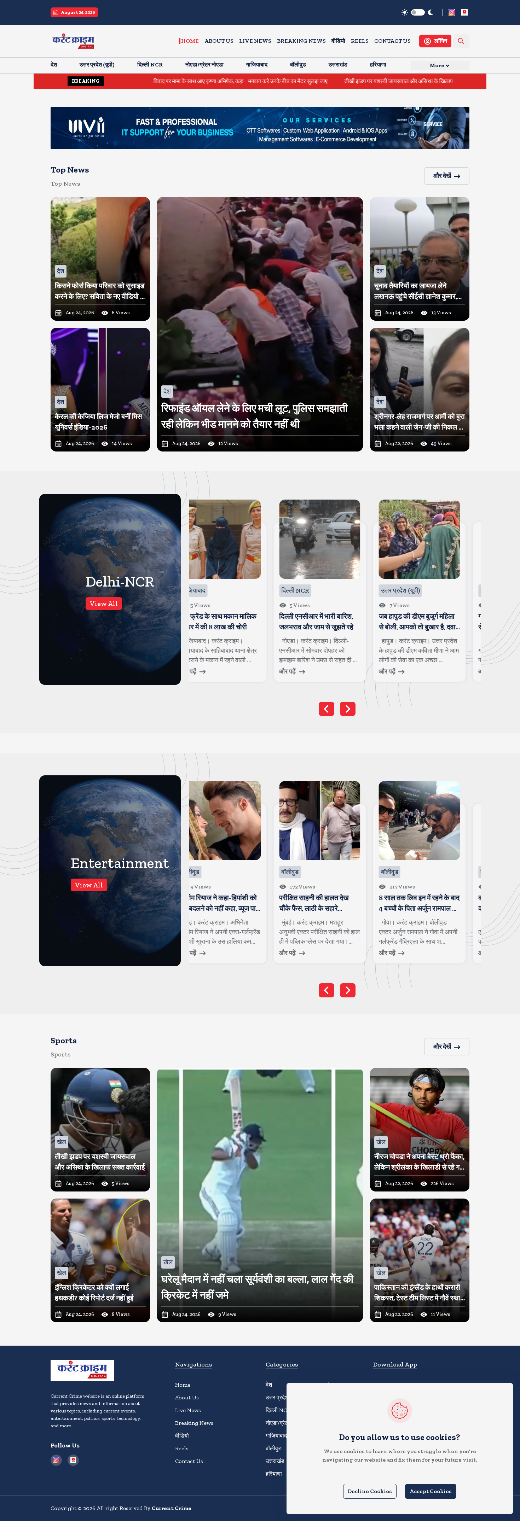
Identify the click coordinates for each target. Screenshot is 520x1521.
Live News (255, 40)
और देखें (442, 176)
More (437, 65)
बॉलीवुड (274, 1448)
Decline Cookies (370, 1491)
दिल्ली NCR (278, 1410)
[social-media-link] (452, 12)
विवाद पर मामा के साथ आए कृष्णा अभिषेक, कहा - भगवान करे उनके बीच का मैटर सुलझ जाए (164, 81)
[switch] (418, 12)
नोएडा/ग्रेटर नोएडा (285, 1423)
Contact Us (392, 40)
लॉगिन (440, 40)
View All (104, 603)
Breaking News (301, 40)
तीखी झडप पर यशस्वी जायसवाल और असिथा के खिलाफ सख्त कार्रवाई (336, 81)
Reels (360, 40)
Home (190, 40)
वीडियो (338, 40)
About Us (218, 40)
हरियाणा (274, 1473)
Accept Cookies (431, 1491)
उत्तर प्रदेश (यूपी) (283, 1397)
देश (269, 1384)
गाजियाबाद (276, 1435)
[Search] (461, 41)
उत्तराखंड (275, 1461)
